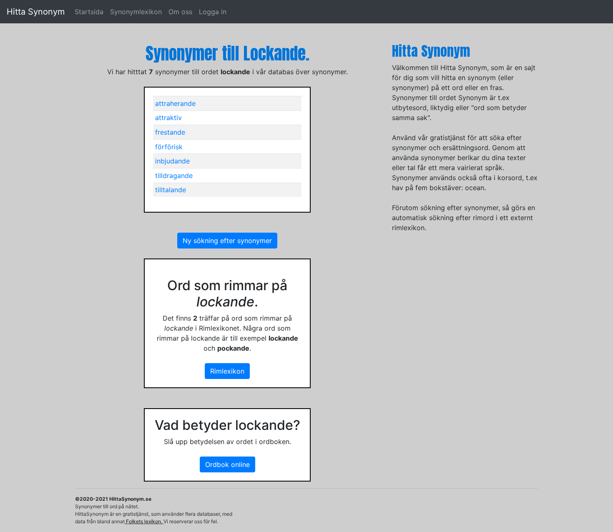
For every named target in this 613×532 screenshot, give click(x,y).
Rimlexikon (227, 371)
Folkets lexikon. (144, 521)
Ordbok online (227, 464)
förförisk (169, 147)
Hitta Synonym (36, 12)
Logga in (212, 12)
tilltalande (170, 190)
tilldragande (174, 175)
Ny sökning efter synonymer (227, 240)
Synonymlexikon (136, 12)
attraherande (175, 103)
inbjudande (172, 161)
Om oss (180, 12)
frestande (170, 132)
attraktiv (168, 117)
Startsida (89, 12)
